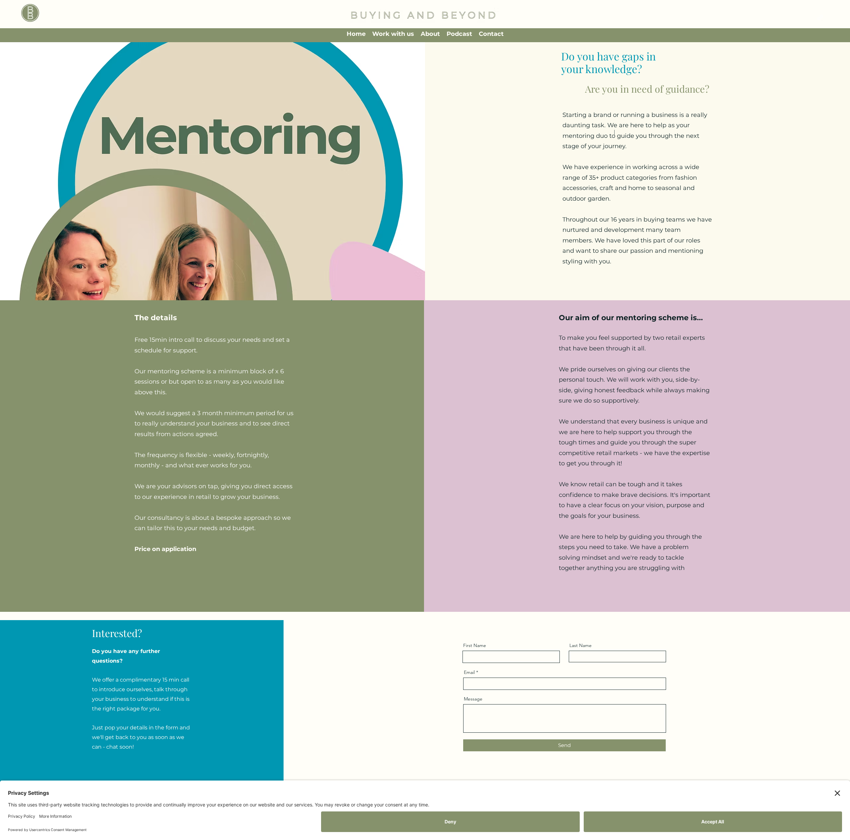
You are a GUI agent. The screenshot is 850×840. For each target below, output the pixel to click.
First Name (474, 645)
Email (469, 672)
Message (473, 699)
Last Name (580, 645)
